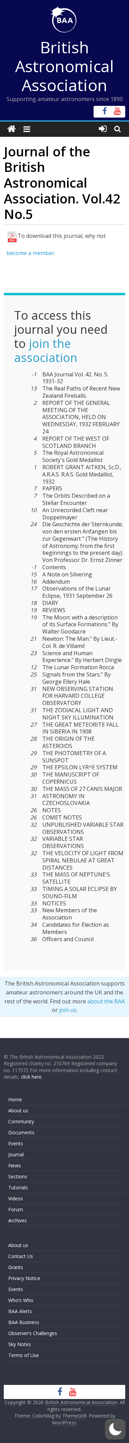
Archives (17, 1220)
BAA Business (23, 1322)
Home (15, 1099)
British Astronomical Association (64, 66)
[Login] (102, 129)
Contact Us (20, 1256)
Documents (21, 1132)
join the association (45, 350)
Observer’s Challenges (32, 1333)
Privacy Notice (24, 1278)
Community (21, 1121)
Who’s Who (20, 1300)
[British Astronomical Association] (11, 129)
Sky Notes (19, 1344)
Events (15, 1143)
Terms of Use (23, 1355)
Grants (15, 1267)
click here (31, 1076)
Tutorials (18, 1187)
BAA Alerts (20, 1311)
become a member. (31, 253)
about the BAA (106, 1001)
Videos (15, 1198)
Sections (17, 1176)
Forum (15, 1209)
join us (67, 1010)
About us (18, 1110)
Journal (16, 1154)
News (14, 1165)
